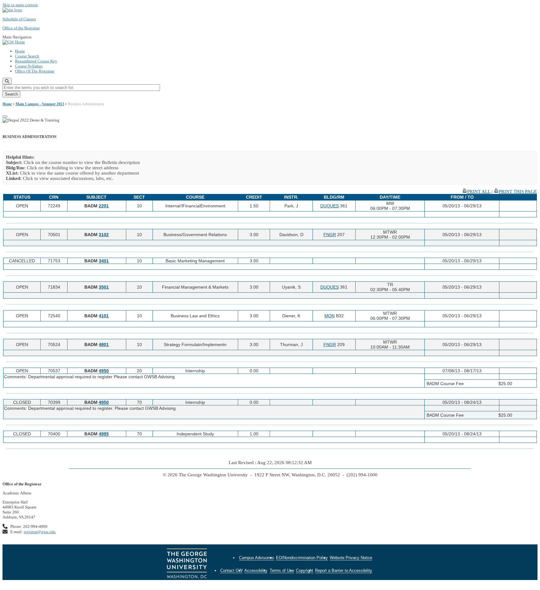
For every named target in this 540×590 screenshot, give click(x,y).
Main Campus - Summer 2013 (40, 104)
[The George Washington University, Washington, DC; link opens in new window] (187, 564)
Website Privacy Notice (351, 557)
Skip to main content (20, 4)
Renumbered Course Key (36, 61)
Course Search (27, 56)
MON (329, 315)
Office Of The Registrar (34, 71)
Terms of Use (282, 570)
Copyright (304, 570)
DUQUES (329, 205)
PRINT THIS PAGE (518, 191)
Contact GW (231, 570)
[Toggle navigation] (5, 116)
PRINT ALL (478, 191)
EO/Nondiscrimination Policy (302, 557)
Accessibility (256, 570)
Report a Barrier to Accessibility (343, 570)
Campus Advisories (256, 557)
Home (20, 51)
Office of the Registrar (21, 28)
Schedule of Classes (19, 19)
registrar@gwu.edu (40, 531)
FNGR (329, 234)
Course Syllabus (28, 66)
